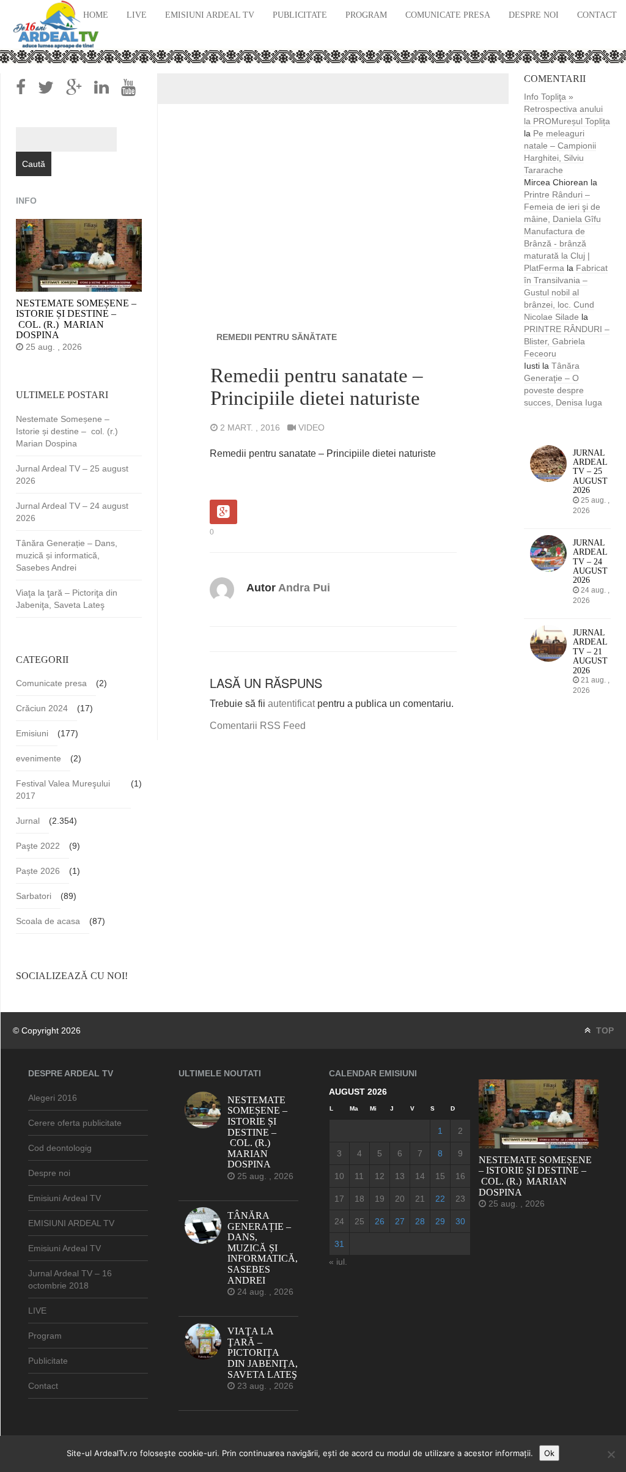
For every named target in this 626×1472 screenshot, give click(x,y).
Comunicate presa (447, 15)
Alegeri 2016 (52, 1098)
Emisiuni (32, 733)
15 (440, 1176)
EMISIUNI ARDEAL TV (71, 1223)
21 (420, 1199)
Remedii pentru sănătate (276, 337)
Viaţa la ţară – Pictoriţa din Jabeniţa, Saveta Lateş (66, 599)
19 (380, 1199)
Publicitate (300, 15)
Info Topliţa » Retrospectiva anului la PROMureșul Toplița (567, 109)
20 (400, 1199)
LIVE (137, 15)
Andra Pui (304, 588)
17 (339, 1199)
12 (380, 1176)
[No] (611, 1454)
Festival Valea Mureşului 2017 (63, 790)
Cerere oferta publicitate (75, 1123)
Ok (549, 1453)
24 (339, 1221)
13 (400, 1176)
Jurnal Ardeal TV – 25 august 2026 (72, 475)
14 (420, 1176)
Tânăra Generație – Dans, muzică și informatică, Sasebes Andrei (66, 555)
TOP (604, 1030)
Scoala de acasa (48, 921)
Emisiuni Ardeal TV (209, 15)
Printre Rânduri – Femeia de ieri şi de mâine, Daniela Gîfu (562, 207)
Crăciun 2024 (42, 708)
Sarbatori (33, 896)
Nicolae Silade (551, 317)
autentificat (291, 703)
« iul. (338, 1262)
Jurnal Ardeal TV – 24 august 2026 (72, 512)
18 (359, 1199)
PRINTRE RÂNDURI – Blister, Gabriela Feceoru (566, 341)
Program (366, 15)
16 (460, 1176)
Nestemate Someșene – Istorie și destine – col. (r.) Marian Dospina (68, 431)
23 (460, 1199)
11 (359, 1176)
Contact (597, 15)
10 (339, 1176)
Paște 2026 (38, 871)
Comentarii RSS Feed (258, 725)
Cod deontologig (60, 1148)
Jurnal (28, 821)
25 (359, 1221)
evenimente (38, 758)
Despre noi (534, 15)
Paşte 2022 (38, 846)
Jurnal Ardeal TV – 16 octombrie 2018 (70, 1279)
